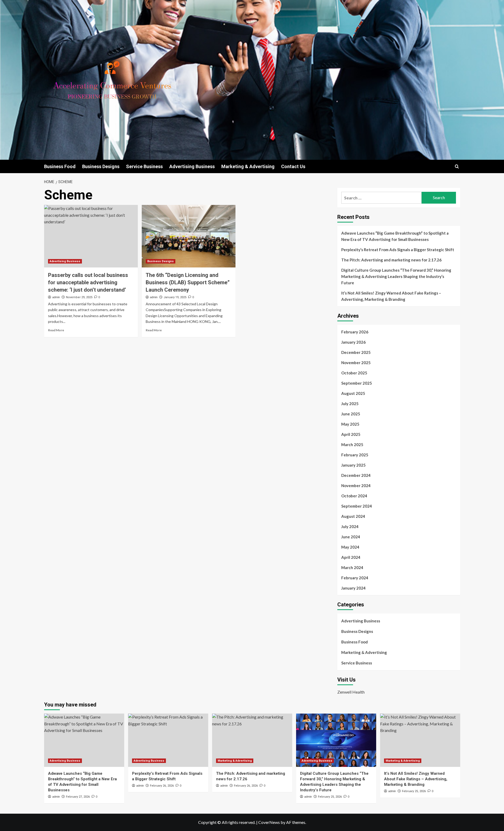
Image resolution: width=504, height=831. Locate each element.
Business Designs (100, 166)
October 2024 (354, 495)
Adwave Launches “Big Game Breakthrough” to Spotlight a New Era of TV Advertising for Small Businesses (395, 236)
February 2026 (354, 331)
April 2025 (350, 434)
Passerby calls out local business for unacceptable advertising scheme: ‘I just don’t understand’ (88, 282)
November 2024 (356, 485)
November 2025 (356, 362)
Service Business (144, 166)
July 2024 (350, 526)
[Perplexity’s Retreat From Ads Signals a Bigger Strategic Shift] (168, 740)
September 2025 (356, 383)
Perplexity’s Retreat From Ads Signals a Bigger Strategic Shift (397, 249)
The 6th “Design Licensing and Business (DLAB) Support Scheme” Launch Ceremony (188, 282)
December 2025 (356, 352)
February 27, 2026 (78, 796)
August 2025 (353, 393)
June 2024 (350, 536)
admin (56, 297)
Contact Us (293, 166)
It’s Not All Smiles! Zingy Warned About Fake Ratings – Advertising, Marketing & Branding (391, 296)
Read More (56, 330)
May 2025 (350, 424)
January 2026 (353, 342)
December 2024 (356, 475)
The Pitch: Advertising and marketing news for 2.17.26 (391, 259)
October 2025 (354, 372)
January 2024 (353, 588)
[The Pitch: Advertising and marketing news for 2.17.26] (252, 740)
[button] (457, 166)
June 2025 (350, 413)
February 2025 (354, 454)
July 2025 (350, 403)
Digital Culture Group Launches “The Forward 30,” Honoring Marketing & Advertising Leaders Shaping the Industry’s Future (396, 276)
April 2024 (350, 557)
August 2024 (353, 516)
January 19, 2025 (175, 297)
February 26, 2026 (162, 785)
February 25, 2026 (330, 796)
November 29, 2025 (79, 297)
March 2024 (352, 567)
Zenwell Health (351, 691)
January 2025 (353, 465)
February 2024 (354, 577)
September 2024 (356, 506)
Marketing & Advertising (248, 166)
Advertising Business (192, 166)
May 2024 (350, 547)
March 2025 (352, 444)
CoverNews (269, 822)
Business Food (60, 166)
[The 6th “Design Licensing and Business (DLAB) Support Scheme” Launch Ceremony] (188, 236)
